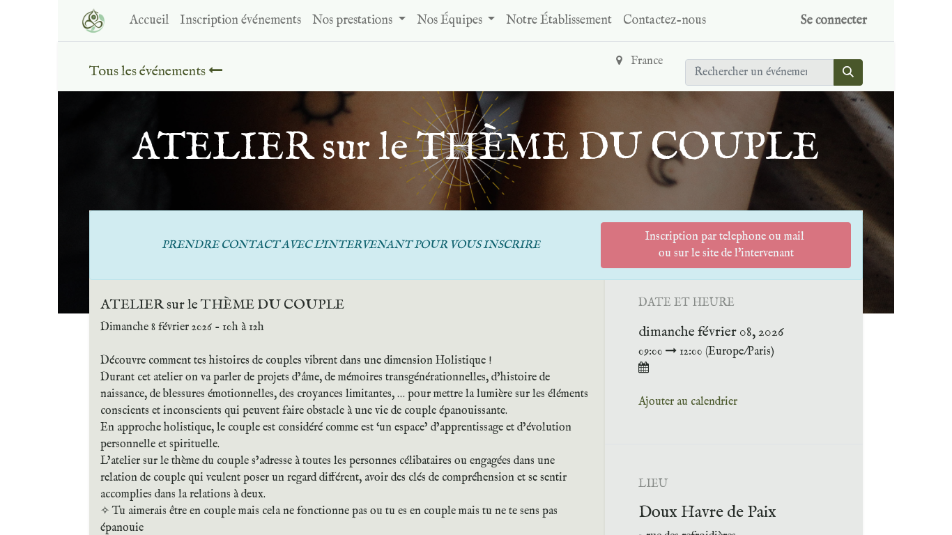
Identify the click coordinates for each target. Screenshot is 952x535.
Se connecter (834, 21)
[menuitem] (149, 21)
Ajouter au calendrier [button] (687, 402)
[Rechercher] (848, 72)
